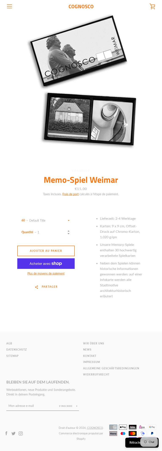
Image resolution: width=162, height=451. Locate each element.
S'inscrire (66, 406)
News (87, 349)
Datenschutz (16, 349)
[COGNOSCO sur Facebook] (6, 433)
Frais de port (70, 194)
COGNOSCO (81, 6)
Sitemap (12, 356)
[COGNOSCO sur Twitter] (13, 433)
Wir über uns (93, 343)
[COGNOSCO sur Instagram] (21, 433)
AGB (9, 343)
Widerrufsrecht (96, 374)
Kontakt (89, 356)
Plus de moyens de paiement (46, 273)
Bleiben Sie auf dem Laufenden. (38, 382)
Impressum (91, 362)
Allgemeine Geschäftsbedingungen (111, 368)
